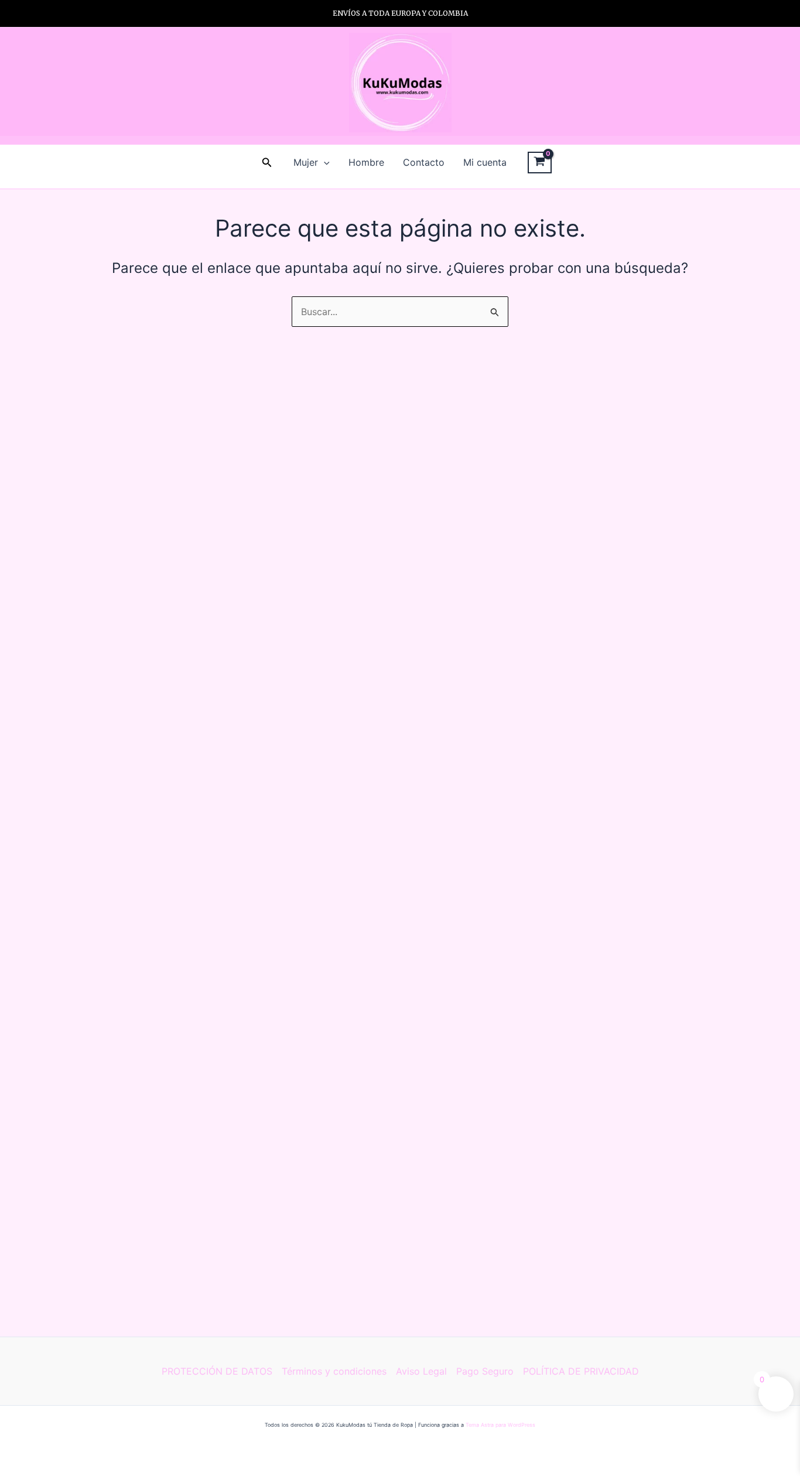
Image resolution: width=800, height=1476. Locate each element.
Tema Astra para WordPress (500, 1425)
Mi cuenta (485, 162)
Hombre (366, 162)
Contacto (424, 162)
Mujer (305, 162)
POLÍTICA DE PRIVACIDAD (581, 1371)
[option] (400, 13)
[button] (267, 162)
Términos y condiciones (334, 1371)
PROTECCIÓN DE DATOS (217, 1371)
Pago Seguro (485, 1371)
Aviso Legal (421, 1371)
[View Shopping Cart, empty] (540, 163)
